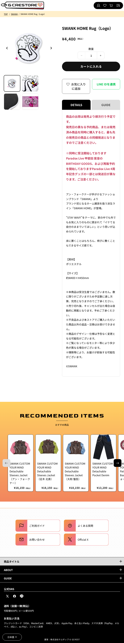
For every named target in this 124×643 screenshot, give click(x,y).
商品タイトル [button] (11, 561)
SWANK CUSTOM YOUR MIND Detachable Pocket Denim (102, 469)
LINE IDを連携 (106, 84)
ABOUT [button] (8, 570)
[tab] (12, 83)
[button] (118, 5)
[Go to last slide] (7, 48)
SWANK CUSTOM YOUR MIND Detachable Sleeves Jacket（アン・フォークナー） (20, 473)
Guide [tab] (105, 105)
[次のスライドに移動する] (117, 463)
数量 (91, 49)
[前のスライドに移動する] (51, 48)
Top (6, 14)
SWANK (14, 14)
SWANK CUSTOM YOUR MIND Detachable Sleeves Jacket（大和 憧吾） (75, 471)
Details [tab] (76, 105)
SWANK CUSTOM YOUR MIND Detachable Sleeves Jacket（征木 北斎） (47, 471)
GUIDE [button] (8, 578)
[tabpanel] (91, 243)
